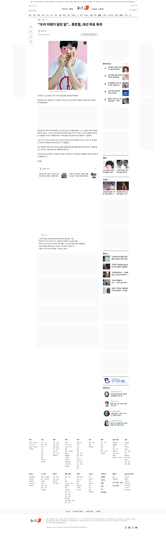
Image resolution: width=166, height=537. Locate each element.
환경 (42, 453)
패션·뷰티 (127, 457)
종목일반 (91, 492)
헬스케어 (55, 481)
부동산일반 (32, 477)
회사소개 (68, 511)
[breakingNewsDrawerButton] (33, 5)
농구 (90, 487)
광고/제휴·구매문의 (78, 511)
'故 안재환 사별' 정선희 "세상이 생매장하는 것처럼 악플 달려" (115, 77)
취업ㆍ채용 (127, 464)
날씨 (42, 455)
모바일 (42, 481)
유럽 (66, 449)
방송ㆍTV (79, 479)
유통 (125, 453)
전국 (78, 440)
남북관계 (103, 453)
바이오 (55, 474)
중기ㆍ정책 (127, 451)
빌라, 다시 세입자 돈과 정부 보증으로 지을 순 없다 (119, 424)
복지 (42, 449)
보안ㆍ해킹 (44, 485)
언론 (66, 487)
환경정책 (55, 455)
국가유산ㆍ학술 (69, 483)
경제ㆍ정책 (56, 442)
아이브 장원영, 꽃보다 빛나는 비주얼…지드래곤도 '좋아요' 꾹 (57, 246)
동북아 (66, 442)
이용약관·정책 (89, 511)
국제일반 (67, 466)
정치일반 (31, 449)
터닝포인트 (127, 485)
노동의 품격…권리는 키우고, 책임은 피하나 (118, 414)
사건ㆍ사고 (44, 442)
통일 (90, 445)
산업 (125, 440)
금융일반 (115, 442)
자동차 (126, 449)
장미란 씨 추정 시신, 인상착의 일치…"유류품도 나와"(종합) (114, 101)
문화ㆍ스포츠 (104, 451)
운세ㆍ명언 (68, 494)
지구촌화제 (67, 464)
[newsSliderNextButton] (127, 63)
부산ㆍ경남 (79, 464)
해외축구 (91, 483)
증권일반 (115, 451)
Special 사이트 (129, 474)
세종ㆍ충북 (79, 453)
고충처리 (98, 511)
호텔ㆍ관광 (127, 462)
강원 (78, 451)
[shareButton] (31, 26)
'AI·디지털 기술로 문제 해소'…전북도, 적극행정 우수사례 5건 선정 (74, 1)
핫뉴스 (105, 253)
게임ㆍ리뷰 (44, 487)
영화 (78, 481)
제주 (78, 468)
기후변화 (67, 457)
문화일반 (67, 485)
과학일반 (43, 490)
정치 (30, 440)
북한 (102, 440)
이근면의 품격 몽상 (115, 411)
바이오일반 (56, 483)
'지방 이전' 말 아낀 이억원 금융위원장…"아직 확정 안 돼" (39, 1)
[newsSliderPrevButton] (123, 63)
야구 (90, 477)
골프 (90, 490)
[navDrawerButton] (30, 5)
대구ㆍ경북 (79, 462)
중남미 (66, 453)
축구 (90, 481)
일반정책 (31, 479)
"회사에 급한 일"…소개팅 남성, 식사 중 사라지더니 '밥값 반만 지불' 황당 (120, 275)
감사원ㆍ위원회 (33, 447)
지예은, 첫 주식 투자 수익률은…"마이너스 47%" (53, 249)
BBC (114, 477)
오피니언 (106, 388)
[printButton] (31, 41)
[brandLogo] (83, 7)
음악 (78, 483)
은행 (114, 447)
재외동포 (91, 447)
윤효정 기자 (44, 31)
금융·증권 (116, 440)
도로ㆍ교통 (68, 496)
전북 (78, 457)
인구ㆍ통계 (56, 449)
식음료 (126, 460)
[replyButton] (31, 31)
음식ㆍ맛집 (68, 502)
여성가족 (43, 460)
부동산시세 (32, 483)
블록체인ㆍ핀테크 (117, 457)
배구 (90, 485)
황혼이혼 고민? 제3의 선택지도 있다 (118, 405)
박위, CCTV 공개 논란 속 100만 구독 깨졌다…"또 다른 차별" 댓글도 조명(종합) (62, 244)
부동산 (31, 474)
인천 (78, 449)
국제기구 (67, 460)
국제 (66, 440)
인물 (42, 457)
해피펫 (71, 9)
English (94, 9)
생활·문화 (68, 474)
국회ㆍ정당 (32, 445)
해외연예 (79, 485)
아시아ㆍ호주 (68, 447)
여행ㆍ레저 (68, 492)
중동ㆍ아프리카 (69, 451)
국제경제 (67, 455)
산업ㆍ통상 (56, 447)
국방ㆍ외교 (91, 442)
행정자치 (79, 442)
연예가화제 (79, 477)
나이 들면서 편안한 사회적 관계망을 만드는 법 (118, 395)
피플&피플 (67, 462)
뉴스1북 (126, 487)
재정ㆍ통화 (56, 445)
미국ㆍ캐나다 (68, 445)
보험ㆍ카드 (115, 449)
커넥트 (132, 5)
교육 (42, 447)
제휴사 (114, 474)
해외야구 (91, 479)
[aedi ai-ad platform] (49, 41)
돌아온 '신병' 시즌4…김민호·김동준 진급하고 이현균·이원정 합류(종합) (49, 175)
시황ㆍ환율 (115, 453)
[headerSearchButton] (35, 5)
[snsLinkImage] (126, 527)
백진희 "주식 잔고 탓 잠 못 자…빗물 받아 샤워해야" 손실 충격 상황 (58, 241)
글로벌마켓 (115, 479)
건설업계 (31, 485)
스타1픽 (126, 481)
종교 (66, 481)
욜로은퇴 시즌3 (114, 401)
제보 (136, 5)
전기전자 (126, 447)
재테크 (114, 455)
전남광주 (79, 460)
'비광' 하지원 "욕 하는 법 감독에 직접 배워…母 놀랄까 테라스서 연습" (113, 1)
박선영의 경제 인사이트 (116, 421)
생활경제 (126, 455)
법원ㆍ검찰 (44, 445)
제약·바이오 (56, 479)
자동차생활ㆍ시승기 (70, 500)
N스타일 (79, 490)
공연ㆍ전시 (68, 477)
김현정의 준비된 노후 (115, 392)
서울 (78, 445)
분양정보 (31, 481)
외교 (90, 440)
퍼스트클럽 (127, 490)
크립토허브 (65, 9)
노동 (42, 451)
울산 (78, 466)
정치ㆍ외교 (103, 442)
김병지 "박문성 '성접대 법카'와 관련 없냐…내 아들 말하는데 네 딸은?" (120, 290)
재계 (125, 445)
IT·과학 (43, 474)
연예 (39, 20)
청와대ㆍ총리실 (33, 442)
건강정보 (67, 490)
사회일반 (43, 462)
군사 (102, 445)
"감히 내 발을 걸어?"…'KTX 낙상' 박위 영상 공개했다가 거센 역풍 (120, 282)
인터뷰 (78, 487)
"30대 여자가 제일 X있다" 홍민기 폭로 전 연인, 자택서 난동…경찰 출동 (120, 259)
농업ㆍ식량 (56, 453)
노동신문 (100, 9)
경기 (78, 447)
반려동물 (67, 498)
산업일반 (126, 442)
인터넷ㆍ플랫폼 (45, 477)
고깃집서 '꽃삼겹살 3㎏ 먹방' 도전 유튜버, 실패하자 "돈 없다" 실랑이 (120, 267)
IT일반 (42, 483)
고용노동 (55, 451)
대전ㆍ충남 (79, 455)
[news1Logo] (36, 520)
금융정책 (115, 445)
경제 (54, 440)
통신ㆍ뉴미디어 (45, 479)
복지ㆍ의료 (56, 477)
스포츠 (105, 179)
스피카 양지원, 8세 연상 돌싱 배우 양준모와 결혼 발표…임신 (56, 239)
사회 (42, 440)
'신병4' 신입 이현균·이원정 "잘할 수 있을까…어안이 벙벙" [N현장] (78, 175)
